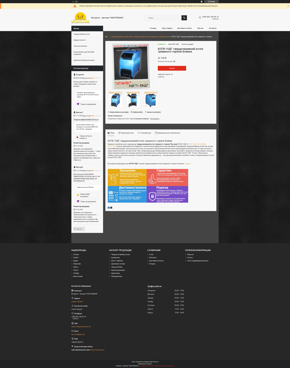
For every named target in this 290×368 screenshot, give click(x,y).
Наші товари (167, 28)
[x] (111, 208)
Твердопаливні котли (81, 34)
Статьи (190, 257)
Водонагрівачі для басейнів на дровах (84, 53)
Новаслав (77, 264)
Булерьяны (115, 257)
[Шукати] (184, 17)
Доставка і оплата (184, 28)
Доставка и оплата (156, 261)
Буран (75, 261)
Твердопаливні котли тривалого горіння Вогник (152, 37)
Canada (76, 273)
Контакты (153, 257)
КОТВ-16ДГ (192, 144)
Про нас (200, 28)
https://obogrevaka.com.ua (81, 327)
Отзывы (152, 264)
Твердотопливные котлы (120, 254)
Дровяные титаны (118, 264)
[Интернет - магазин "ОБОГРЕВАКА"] (80, 17)
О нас (151, 254)
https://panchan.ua (97, 350)
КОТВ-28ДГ (201, 144)
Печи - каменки (117, 261)
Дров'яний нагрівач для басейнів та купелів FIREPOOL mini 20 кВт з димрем (87, 127)
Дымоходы (115, 273)
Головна (153, 28)
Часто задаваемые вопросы (197, 261)
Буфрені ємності (80, 40)
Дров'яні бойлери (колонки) (84, 60)
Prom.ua (155, 362)
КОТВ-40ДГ (112, 146)
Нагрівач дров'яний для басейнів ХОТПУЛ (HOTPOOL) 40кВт (88, 95)
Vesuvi (75, 270)
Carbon (76, 257)
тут (186, 164)
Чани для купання (80, 46)
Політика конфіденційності (165, 366)
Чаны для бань (116, 267)
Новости (190, 254)
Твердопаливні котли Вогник (122, 37)
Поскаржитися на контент (147, 366)
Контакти (212, 28)
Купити (172, 68)
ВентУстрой (77, 276)
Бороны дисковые (118, 270)
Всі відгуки (78, 229)
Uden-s (76, 267)
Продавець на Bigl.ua (145, 364)
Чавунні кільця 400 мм (85, 187)
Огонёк (76, 254)
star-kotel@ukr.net (78, 334)
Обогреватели (116, 276)
